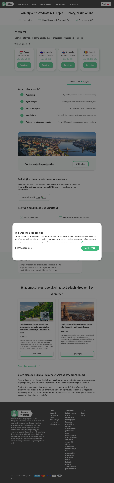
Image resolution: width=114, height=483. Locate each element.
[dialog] (57, 241)
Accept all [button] (90, 248)
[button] (23, 248)
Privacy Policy (81, 242)
